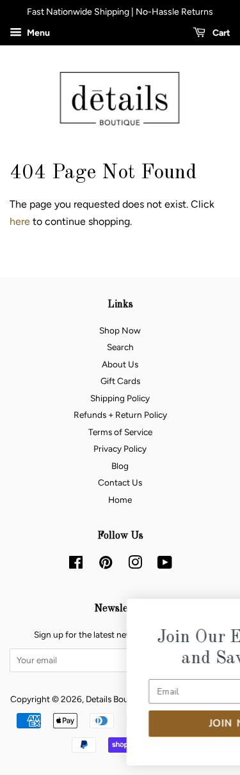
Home (120, 500)
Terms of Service (120, 432)
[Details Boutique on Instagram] (135, 565)
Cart (220, 32)
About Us (120, 364)
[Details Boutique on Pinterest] (106, 565)
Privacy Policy (120, 448)
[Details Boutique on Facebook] (75, 565)
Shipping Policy (120, 398)
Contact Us (120, 482)
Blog (120, 466)
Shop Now (120, 330)
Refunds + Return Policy (120, 415)
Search (120, 347)
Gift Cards (120, 381)
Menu (37, 32)
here (20, 221)
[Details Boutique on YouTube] (164, 565)
